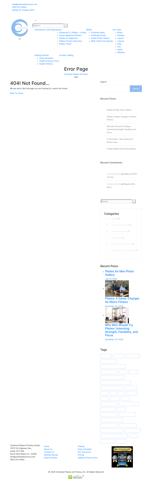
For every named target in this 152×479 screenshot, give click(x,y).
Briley (119, 32)
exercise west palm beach (112, 388)
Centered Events (98, 35)
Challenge (116, 238)
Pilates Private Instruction (70, 41)
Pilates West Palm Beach (111, 431)
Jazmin (120, 38)
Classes (58, 29)
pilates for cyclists (109, 415)
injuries (125, 399)
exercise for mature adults (112, 377)
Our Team (117, 29)
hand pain (132, 393)
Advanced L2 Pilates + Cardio (72, 32)
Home (37, 29)
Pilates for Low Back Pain (111, 420)
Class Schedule (46, 58)
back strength (132, 356)
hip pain (115, 399)
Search (103, 82)
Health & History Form (49, 61)
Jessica (120, 41)
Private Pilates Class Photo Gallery (121, 149)
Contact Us (64, 55)
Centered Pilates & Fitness (76, 74)
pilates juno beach (128, 425)
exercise (133, 372)
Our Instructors (84, 452)
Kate (119, 44)
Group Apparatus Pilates (70, 35)
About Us (44, 29)
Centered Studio (114, 174)
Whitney (121, 52)
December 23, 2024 (114, 306)
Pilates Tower (65, 44)
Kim (119, 47)
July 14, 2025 (111, 279)
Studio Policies (46, 64)
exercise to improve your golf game (115, 383)
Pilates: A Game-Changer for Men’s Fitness (122, 300)
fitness (104, 393)
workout (121, 441)
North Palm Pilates (109, 404)
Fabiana (120, 35)
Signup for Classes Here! (23, 10)
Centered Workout (109, 372)
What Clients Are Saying (102, 41)
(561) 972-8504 (19, 7)
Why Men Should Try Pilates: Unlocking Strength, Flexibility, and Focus (121, 129)
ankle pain (106, 356)
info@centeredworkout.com (24, 4)
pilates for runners (109, 425)
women (133, 436)
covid (123, 372)
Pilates (121, 409)
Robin (120, 49)
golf (121, 393)
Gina (113, 393)
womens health (108, 441)
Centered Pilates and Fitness (113, 367)
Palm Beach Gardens (129, 404)
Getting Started (42, 55)
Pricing (51, 29)
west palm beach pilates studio (114, 436)
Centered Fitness (108, 361)
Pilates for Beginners (68, 38)
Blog (71, 55)
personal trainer (108, 409)
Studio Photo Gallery (100, 38)
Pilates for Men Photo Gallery (119, 110)
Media (89, 29)
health (104, 399)
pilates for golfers (127, 415)
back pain (118, 356)
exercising (131, 388)
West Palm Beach (132, 431)
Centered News (98, 32)
